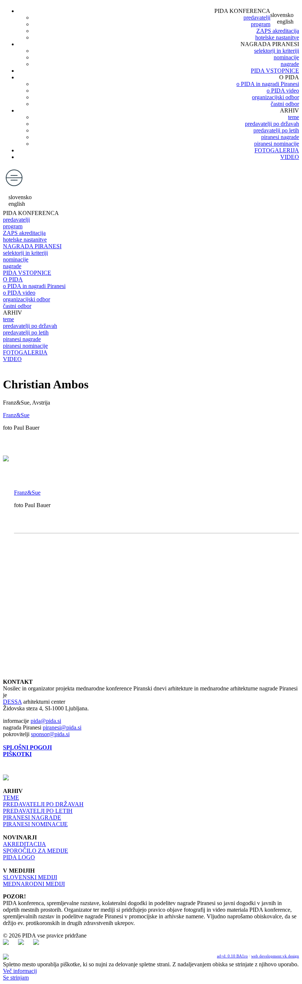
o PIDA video (283, 90)
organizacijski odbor (275, 97)
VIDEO (289, 157)
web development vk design (275, 956)
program (260, 24)
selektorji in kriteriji (276, 51)
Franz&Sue (16, 415)
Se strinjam (16, 977)
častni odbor (285, 104)
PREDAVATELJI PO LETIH (38, 811)
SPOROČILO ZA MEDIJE (35, 851)
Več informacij (20, 971)
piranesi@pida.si (62, 727)
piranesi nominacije (276, 144)
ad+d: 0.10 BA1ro (232, 956)
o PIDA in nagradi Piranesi (267, 84)
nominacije (286, 57)
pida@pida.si (46, 721)
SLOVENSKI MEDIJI (30, 877)
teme (293, 117)
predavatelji (256, 17)
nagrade (290, 64)
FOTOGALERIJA (276, 150)
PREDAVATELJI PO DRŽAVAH (43, 804)
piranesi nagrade (280, 137)
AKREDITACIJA (24, 844)
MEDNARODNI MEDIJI (34, 884)
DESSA (12, 702)
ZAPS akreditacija (277, 31)
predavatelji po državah (272, 124)
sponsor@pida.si (50, 734)
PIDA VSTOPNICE (275, 70)
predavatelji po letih (276, 130)
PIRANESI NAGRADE (32, 817)
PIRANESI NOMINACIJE (35, 824)
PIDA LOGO (19, 857)
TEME (11, 797)
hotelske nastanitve (277, 37)
